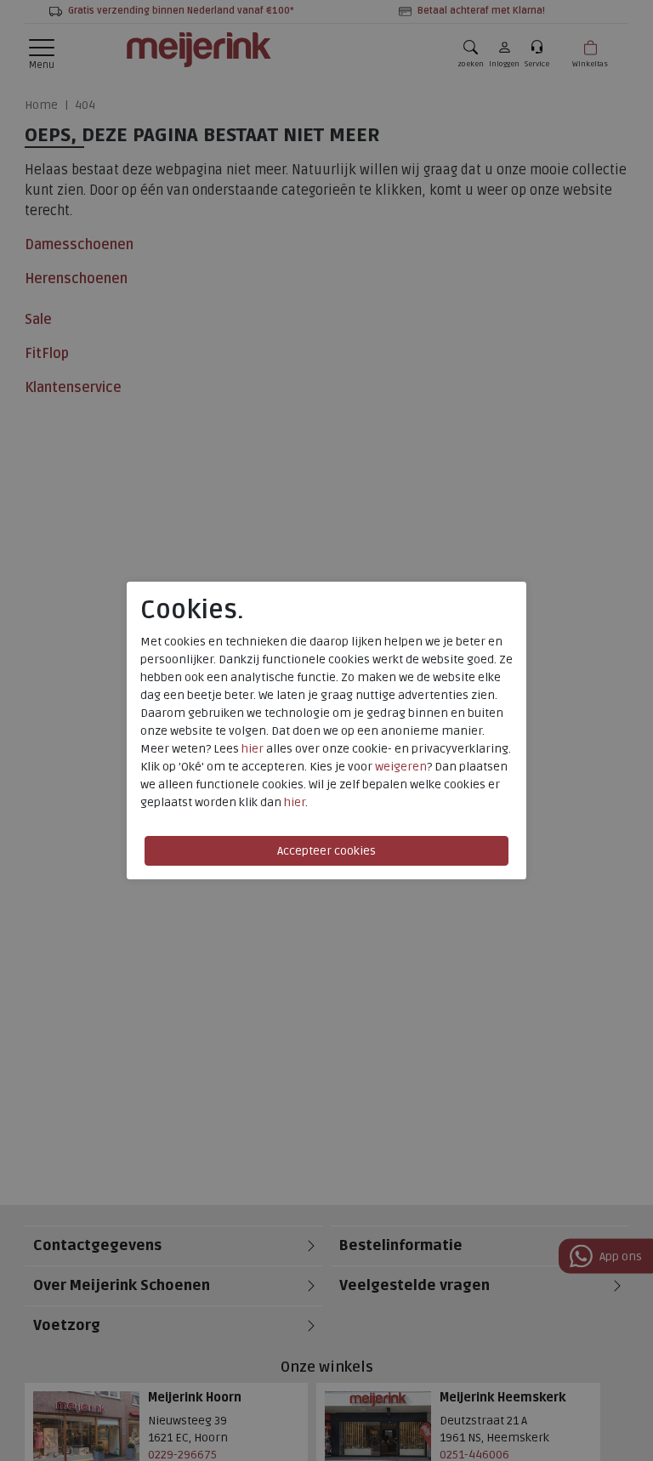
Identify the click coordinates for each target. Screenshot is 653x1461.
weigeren (401, 766)
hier (252, 749)
